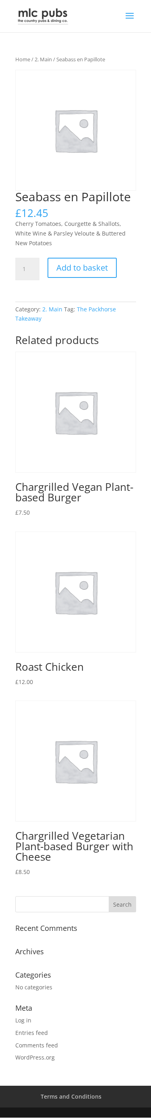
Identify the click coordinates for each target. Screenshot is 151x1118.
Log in (23, 1020)
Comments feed (36, 1045)
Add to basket (82, 267)
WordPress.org (35, 1057)
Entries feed (31, 1033)
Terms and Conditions (71, 1096)
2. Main (43, 59)
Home (22, 59)
